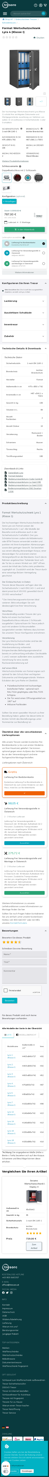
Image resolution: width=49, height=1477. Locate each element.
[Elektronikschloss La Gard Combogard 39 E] (38, 177)
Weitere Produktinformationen (15, 161)
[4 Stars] (16, 942)
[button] (24, 69)
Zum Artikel (34, 1246)
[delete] (43, 243)
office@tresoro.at (10, 1284)
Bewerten (9, 1000)
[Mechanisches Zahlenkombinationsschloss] (28, 177)
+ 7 (41, 101)
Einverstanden (11, 1471)
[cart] (40, 5)
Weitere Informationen (24, 272)
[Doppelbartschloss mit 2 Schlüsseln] (6, 177)
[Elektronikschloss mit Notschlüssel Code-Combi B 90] (6, 188)
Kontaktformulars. (18, 923)
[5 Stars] (20, 942)
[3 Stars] (12, 942)
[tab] (8, 1035)
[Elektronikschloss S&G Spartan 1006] (17, 177)
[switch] (5, 1471)
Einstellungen (27, 1471)
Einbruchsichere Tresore (26, 19)
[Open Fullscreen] (44, 93)
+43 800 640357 (17, 920)
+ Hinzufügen (9, 201)
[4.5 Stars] (19, 942)
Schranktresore (9, 23)
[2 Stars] (8, 942)
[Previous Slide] (5, 69)
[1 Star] (4, 942)
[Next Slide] (43, 69)
